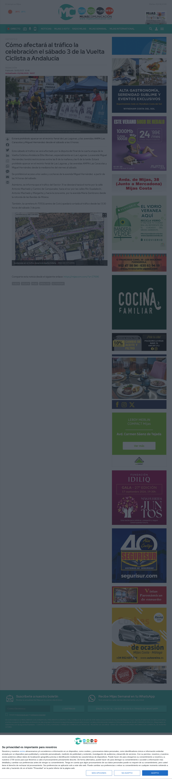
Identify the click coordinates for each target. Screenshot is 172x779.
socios (22, 751)
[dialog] (86, 757)
